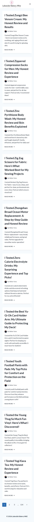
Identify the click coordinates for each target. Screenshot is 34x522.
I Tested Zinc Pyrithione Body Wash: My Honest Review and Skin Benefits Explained (16, 118)
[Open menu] (30, 4)
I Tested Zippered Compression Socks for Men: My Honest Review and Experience (16, 68)
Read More (10, 49)
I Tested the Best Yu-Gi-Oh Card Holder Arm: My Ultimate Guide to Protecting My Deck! (17, 319)
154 (21, 505)
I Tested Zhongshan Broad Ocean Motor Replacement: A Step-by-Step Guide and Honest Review (16, 215)
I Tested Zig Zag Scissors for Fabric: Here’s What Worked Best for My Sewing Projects (17, 165)
